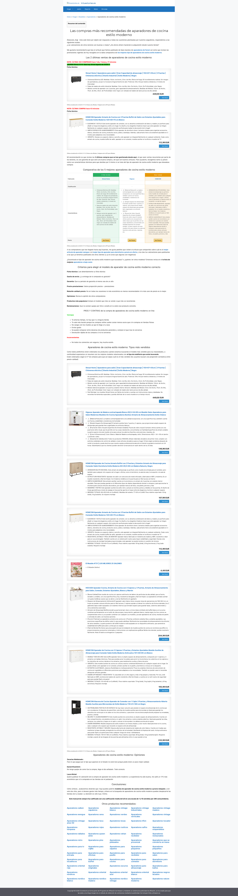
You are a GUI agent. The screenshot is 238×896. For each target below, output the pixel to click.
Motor (96, 9)
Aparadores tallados (76, 834)
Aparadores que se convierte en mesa (160, 841)
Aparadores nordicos (72, 873)
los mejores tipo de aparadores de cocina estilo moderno (140, 53)
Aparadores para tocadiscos (74, 860)
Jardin (79, 9)
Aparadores (91, 17)
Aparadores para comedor (138, 860)
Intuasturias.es (88, 3)
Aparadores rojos (96, 827)
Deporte (87, 9)
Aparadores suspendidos (158, 828)
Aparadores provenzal (136, 841)
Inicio (69, 17)
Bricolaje (104, 9)
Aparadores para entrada (74, 854)
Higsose (132, 179)
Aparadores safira (139, 827)
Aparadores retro (74, 840)
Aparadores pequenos (136, 847)
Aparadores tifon (138, 821)
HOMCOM (158, 179)
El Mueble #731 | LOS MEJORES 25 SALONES (104, 563)
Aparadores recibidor (136, 835)
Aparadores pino (95, 840)
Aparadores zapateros (93, 809)
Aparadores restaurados (157, 835)
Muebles (82, 17)
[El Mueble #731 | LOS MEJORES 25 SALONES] (76, 569)
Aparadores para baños (159, 867)
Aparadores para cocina (117, 860)
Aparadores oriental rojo (76, 867)
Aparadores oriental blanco (140, 873)
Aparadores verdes (118, 814)
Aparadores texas (118, 821)
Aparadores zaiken (75, 808)
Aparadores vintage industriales (140, 809)
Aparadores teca (95, 821)
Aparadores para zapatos (117, 847)
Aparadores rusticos (119, 827)
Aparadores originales (93, 867)
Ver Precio (106, 240)
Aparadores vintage (161, 814)
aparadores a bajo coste (83, 262)
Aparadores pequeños (157, 847)
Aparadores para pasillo (117, 854)
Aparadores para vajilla (95, 847)
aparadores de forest (142, 50)
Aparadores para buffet (95, 860)
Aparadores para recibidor (138, 854)
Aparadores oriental (97, 872)
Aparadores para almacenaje (138, 867)
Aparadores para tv (75, 846)
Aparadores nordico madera (97, 880)
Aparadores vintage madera (161, 809)
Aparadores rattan (118, 834)
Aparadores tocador (161, 821)
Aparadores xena (96, 814)
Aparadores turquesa (72, 828)
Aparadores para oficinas (95, 854)
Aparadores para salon (159, 854)
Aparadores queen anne (96, 835)
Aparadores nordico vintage (119, 880)
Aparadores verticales (136, 815)
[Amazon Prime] (166, 94)
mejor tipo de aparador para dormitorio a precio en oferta (115, 252)
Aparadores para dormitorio (159, 860)
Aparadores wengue (76, 814)
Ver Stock (165, 97)
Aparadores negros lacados (161, 873)
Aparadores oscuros (119, 866)
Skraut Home (106, 179)
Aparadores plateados (115, 841)
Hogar (69, 9)
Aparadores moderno (136, 880)
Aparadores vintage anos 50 (76, 822)
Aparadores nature (160, 879)
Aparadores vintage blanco (118, 809)
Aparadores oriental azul (118, 873)
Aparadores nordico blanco (76, 880)
